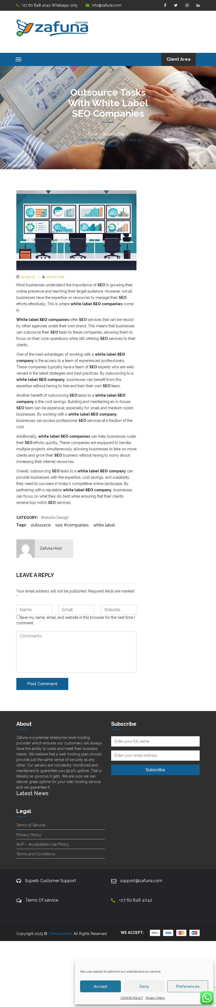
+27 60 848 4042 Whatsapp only (50, 5)
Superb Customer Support (50, 880)
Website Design (116, 134)
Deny (144, 986)
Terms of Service (30, 825)
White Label (104, 525)
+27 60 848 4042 (135, 900)
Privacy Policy (155, 998)
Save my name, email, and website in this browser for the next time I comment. (75, 620)
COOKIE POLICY (132, 998)
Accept (100, 986)
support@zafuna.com (141, 880)
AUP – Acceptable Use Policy (42, 844)
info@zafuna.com (106, 5)
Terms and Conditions (35, 854)
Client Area (178, 59)
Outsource (41, 525)
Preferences (188, 986)
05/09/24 (28, 277)
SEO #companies (72, 525)
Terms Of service (41, 900)
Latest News (32, 793)
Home (91, 134)
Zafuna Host (55, 277)
